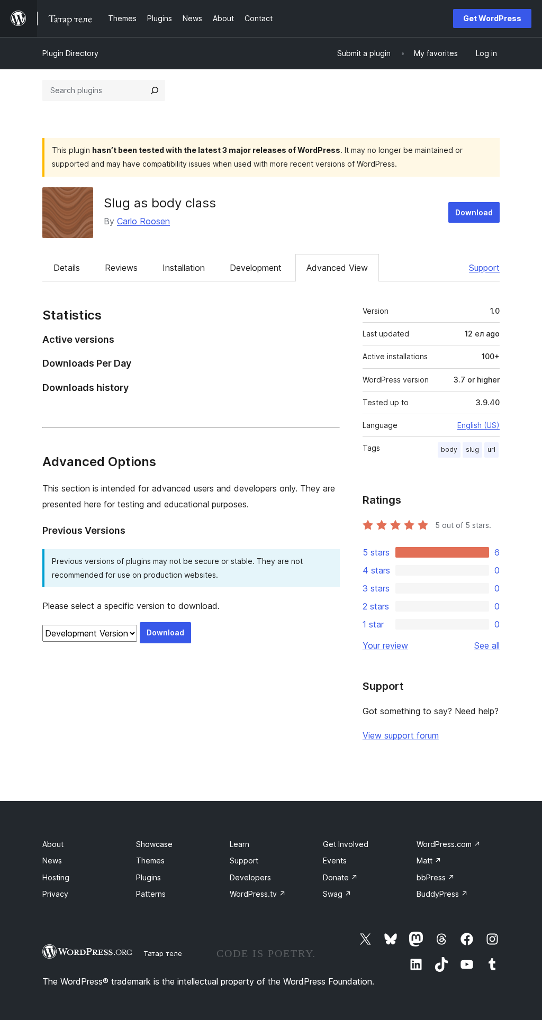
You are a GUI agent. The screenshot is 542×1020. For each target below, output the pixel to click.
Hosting (55, 877)
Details (66, 267)
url (491, 449)
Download (474, 212)
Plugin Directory (70, 53)
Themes (150, 860)
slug (472, 449)
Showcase (154, 844)
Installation (183, 267)
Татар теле (162, 953)
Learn (239, 844)
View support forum (401, 735)
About (53, 844)
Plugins (148, 877)
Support (484, 267)
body (449, 449)
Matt (429, 860)
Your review (385, 645)
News (52, 860)
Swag (337, 893)
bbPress (436, 877)
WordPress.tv (258, 893)
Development (256, 267)
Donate (340, 877)
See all (487, 645)
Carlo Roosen (143, 221)
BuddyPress (442, 893)
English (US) (478, 425)
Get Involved (345, 844)
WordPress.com (449, 844)
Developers (250, 877)
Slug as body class (160, 203)
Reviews (121, 267)
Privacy (55, 893)
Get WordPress (492, 18)
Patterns (151, 893)
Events (335, 860)
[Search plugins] (154, 90)
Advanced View (337, 267)
